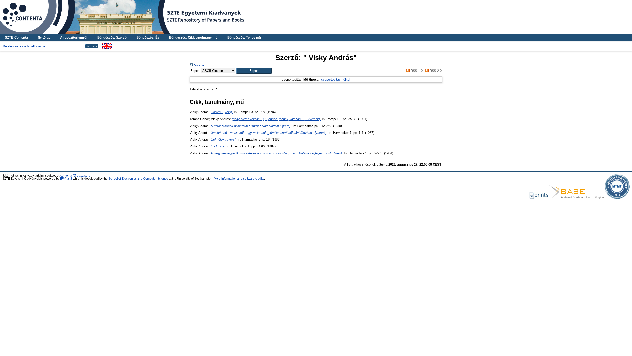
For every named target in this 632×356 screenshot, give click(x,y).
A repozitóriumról (73, 37)
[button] (254, 71)
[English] (107, 45)
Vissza (198, 65)
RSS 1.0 (416, 71)
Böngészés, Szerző (112, 37)
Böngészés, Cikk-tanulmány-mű (193, 37)
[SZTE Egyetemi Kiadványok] (316, 17)
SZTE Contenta (16, 37)
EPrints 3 (66, 178)
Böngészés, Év (148, 37)
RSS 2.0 (435, 71)
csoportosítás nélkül (335, 79)
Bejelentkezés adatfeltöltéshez (25, 46)
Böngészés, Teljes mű (244, 37)
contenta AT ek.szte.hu (75, 175)
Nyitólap (44, 37)
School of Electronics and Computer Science (138, 178)
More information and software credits (239, 178)
